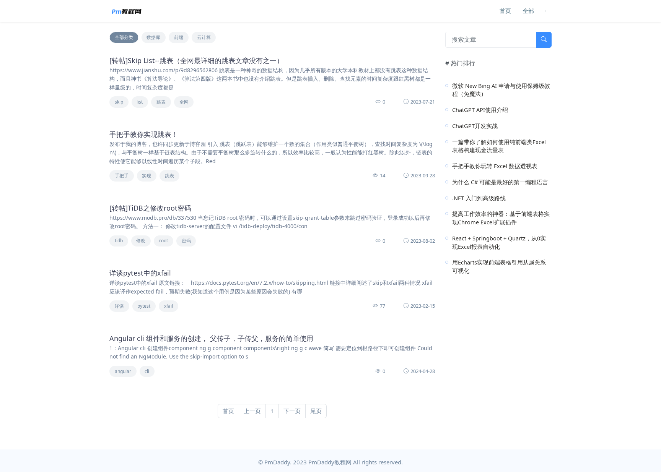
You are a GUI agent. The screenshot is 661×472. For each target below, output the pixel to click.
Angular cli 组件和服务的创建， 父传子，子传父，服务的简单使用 (211, 338)
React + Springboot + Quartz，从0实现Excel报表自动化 (499, 242)
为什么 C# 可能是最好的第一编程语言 (500, 182)
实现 (146, 175)
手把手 (122, 175)
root (163, 240)
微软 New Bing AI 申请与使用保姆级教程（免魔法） (501, 90)
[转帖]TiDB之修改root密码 (150, 207)
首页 (505, 11)
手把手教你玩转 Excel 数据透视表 (494, 166)
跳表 (161, 102)
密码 (186, 240)
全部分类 (124, 37)
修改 (140, 240)
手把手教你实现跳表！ (143, 134)
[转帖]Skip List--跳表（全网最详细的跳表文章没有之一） (196, 60)
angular (123, 371)
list (140, 102)
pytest (143, 306)
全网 (184, 102)
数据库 (153, 37)
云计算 (204, 37)
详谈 (119, 306)
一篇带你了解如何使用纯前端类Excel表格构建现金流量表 (499, 146)
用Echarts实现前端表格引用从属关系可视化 (499, 266)
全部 (528, 11)
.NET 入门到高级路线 (479, 198)
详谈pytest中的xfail (140, 272)
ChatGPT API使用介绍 (480, 110)
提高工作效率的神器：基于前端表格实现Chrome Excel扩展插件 (501, 218)
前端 (178, 37)
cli (147, 371)
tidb (119, 240)
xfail (168, 306)
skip (119, 102)
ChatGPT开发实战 (475, 126)
